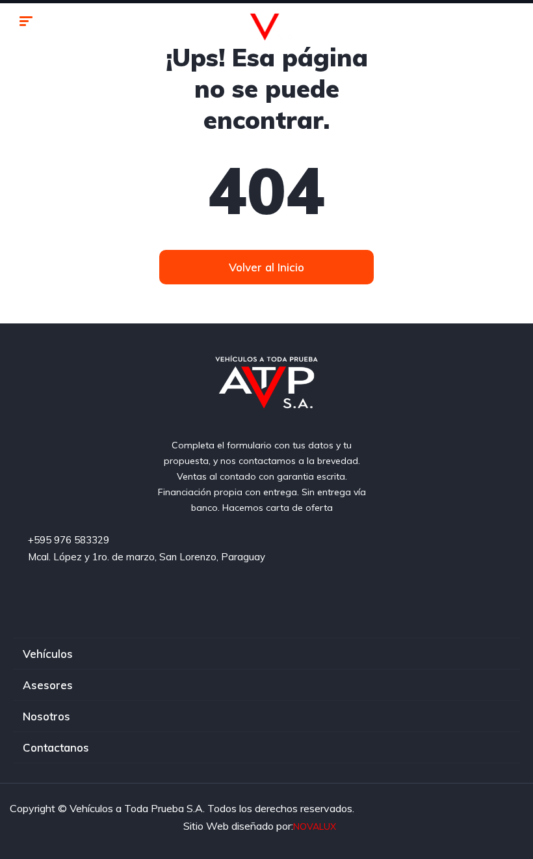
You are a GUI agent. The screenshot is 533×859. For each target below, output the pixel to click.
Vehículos (48, 654)
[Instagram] (320, 597)
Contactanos (56, 747)
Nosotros (46, 716)
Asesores (48, 685)
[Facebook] (213, 597)
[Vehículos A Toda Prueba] (267, 22)
